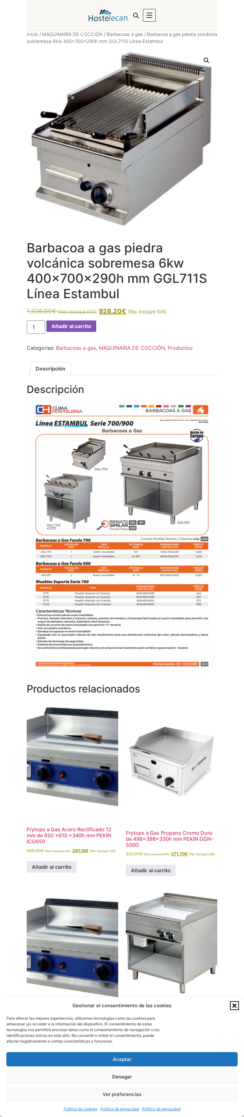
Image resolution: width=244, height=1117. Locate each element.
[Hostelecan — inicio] (108, 15)
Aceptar (122, 1059)
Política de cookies (80, 1108)
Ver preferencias (122, 1094)
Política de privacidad (119, 1108)
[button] (234, 1005)
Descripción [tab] (50, 368)
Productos (180, 348)
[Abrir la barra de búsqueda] (136, 15)
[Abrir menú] (149, 15)
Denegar (122, 1077)
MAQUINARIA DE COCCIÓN (72, 34)
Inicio (32, 34)
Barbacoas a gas (125, 34)
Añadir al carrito (71, 326)
